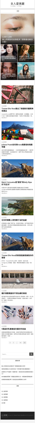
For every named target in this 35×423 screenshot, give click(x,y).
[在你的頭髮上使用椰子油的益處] (17, 206)
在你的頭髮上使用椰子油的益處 (14, 220)
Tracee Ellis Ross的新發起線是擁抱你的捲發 (17, 256)
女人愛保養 (4, 36)
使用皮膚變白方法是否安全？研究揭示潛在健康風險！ (9, 58)
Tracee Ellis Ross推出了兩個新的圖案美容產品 (17, 109)
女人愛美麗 (17, 3)
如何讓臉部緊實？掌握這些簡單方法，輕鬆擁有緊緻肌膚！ (9, 76)
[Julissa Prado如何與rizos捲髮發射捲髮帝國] (17, 130)
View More (5, 118)
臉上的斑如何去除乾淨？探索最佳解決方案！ (17, 40)
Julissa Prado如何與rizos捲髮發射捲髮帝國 (17, 145)
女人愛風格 (5, 400)
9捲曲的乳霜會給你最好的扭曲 (14, 329)
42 (21, 342)
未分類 (3, 403)
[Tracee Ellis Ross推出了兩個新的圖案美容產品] (17, 94)
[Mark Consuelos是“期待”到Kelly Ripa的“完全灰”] (17, 168)
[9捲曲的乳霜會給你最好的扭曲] (17, 315)
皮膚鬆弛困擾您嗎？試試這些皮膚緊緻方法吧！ (14, 379)
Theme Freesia (17, 415)
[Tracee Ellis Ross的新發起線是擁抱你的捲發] (17, 242)
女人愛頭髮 (4, 105)
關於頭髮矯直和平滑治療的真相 (14, 293)
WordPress (23, 415)
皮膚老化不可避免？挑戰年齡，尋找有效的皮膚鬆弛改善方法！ (26, 58)
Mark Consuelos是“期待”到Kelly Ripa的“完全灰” (17, 183)
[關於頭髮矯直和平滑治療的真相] (17, 279)
